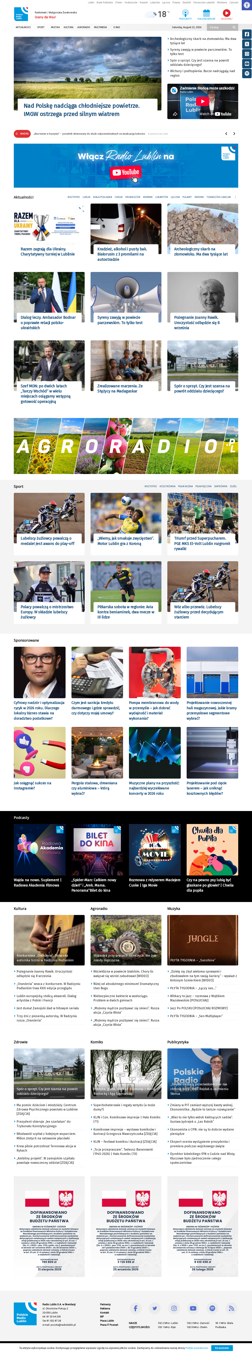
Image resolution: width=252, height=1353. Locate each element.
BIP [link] (102, 1316)
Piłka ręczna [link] (203, 486)
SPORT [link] (40, 27)
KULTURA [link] (68, 27)
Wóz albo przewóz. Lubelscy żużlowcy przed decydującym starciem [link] (198, 612)
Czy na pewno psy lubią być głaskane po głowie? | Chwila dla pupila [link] (210, 885)
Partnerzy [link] (105, 1304)
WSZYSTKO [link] (151, 486)
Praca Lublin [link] (107, 1320)
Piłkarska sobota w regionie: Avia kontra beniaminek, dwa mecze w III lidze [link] (125, 612)
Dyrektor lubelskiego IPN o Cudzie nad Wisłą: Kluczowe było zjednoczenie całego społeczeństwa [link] (202, 1158)
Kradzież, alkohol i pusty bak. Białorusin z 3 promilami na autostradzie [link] (122, 254)
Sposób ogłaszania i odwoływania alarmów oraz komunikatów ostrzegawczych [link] (79, 133)
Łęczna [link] (166, 2)
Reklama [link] (105, 1308)
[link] (247, 5)
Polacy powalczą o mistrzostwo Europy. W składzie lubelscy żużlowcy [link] (47, 612)
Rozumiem (222, 1348)
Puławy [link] (176, 2)
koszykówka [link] (167, 486)
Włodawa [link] (222, 2)
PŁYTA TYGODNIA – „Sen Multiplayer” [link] (196, 1016)
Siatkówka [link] (220, 486)
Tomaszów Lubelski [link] (204, 2)
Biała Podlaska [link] (105, 2)
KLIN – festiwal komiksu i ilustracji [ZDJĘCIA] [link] (125, 1142)
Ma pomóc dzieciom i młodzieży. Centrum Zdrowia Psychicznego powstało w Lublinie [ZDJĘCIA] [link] (47, 1109)
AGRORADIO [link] (83, 27)
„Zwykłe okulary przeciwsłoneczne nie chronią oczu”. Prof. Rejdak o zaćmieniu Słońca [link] (199, 1089)
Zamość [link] (233, 2)
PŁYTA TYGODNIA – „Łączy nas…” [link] (193, 988)
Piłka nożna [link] (185, 486)
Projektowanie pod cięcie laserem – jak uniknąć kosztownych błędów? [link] (207, 788)
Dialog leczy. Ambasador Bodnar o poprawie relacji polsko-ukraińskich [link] (48, 322)
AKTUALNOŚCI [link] (23, 27)
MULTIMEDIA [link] (100, 27)
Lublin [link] (91, 2)
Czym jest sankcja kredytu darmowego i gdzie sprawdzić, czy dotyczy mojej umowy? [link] (95, 707)
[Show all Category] (235, 197)
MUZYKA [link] (55, 27)
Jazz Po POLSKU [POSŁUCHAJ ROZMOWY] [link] (199, 1008)
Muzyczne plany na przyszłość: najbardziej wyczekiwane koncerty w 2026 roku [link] (154, 788)
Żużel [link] (233, 486)
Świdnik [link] (187, 2)
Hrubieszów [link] (131, 2)
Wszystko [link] (74, 197)
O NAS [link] (116, 27)
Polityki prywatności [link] (196, 1348)
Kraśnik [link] (144, 2)
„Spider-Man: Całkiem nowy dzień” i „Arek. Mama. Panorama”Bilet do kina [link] (93, 885)
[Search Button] (234, 27)
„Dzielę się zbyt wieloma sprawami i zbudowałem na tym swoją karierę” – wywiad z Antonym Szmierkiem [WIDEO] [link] (203, 976)
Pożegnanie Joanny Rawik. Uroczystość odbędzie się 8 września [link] (197, 322)
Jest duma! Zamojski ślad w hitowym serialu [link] (48, 1008)
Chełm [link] (118, 2)
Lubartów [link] (155, 2)
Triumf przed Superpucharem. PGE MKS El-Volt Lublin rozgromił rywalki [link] (202, 543)
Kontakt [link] (104, 1312)
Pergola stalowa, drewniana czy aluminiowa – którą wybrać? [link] (94, 788)
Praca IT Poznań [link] (109, 1324)
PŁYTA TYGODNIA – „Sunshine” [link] (193, 960)
